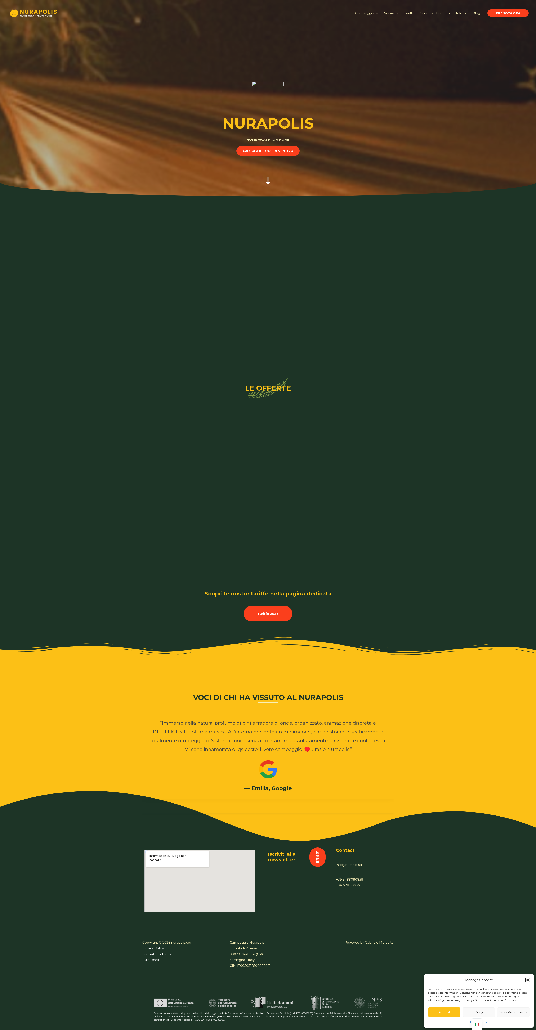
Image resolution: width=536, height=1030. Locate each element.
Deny (478, 1012)
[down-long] (268, 176)
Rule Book (150, 960)
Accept (444, 1012)
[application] (376, 13)
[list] (268, 758)
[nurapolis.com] (33, 13)
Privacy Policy (153, 948)
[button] (528, 980)
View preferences (513, 1012)
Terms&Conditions (156, 954)
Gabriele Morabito (379, 942)
